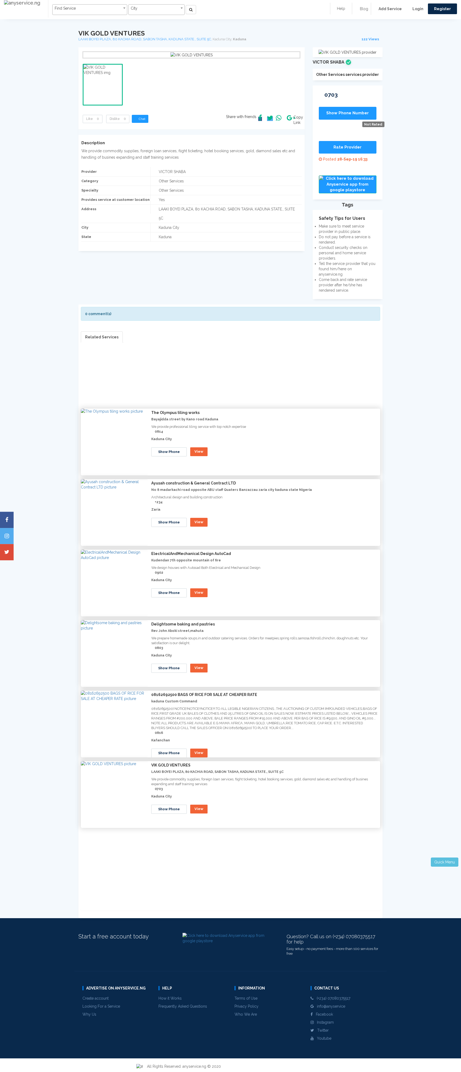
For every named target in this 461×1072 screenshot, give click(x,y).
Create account (95, 998)
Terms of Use (246, 998)
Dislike (118, 119)
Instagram (324, 1022)
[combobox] (89, 9)
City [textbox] (134, 8)
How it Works (170, 998)
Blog (363, 9)
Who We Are (246, 1014)
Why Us (89, 1014)
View (198, 451)
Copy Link (296, 120)
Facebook (323, 1014)
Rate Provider (347, 147)
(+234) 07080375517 (331, 998)
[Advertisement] (230, 380)
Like (92, 119)
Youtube (322, 1038)
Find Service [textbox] (65, 8)
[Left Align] (191, 9)
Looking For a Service (101, 1006)
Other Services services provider (347, 74)
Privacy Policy (247, 1006)
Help (341, 8)
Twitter (321, 1030)
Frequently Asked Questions (182, 1006)
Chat (141, 119)
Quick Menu (444, 862)
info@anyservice (329, 1006)
